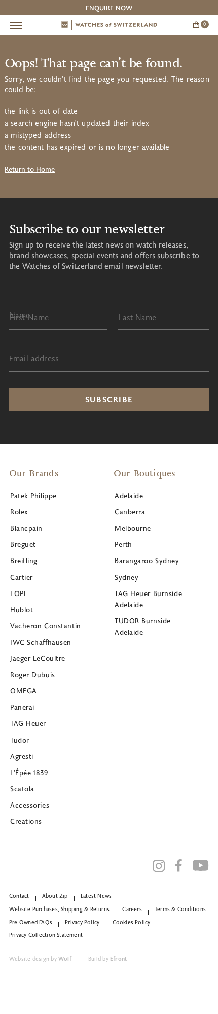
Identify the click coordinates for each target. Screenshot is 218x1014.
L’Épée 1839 (29, 772)
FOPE (18, 593)
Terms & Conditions (180, 909)
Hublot (21, 609)
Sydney (126, 577)
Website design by (40, 958)
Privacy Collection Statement (46, 934)
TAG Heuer (28, 723)
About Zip (55, 895)
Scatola (22, 788)
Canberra (130, 511)
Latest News (96, 895)
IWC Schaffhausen (40, 642)
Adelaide (129, 495)
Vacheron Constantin (45, 626)
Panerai (22, 707)
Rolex (19, 511)
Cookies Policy (132, 922)
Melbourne (133, 528)
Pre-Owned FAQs (30, 922)
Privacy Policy (82, 922)
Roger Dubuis (32, 674)
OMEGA (23, 690)
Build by (107, 958)
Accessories (29, 805)
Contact (19, 895)
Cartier (21, 577)
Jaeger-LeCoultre (37, 658)
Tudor (19, 740)
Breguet (23, 544)
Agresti (21, 756)
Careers (132, 909)
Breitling (24, 560)
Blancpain (26, 528)
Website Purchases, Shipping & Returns (59, 909)
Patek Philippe (33, 495)
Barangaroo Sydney (147, 560)
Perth (123, 544)
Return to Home (30, 169)
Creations (26, 821)
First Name (29, 316)
